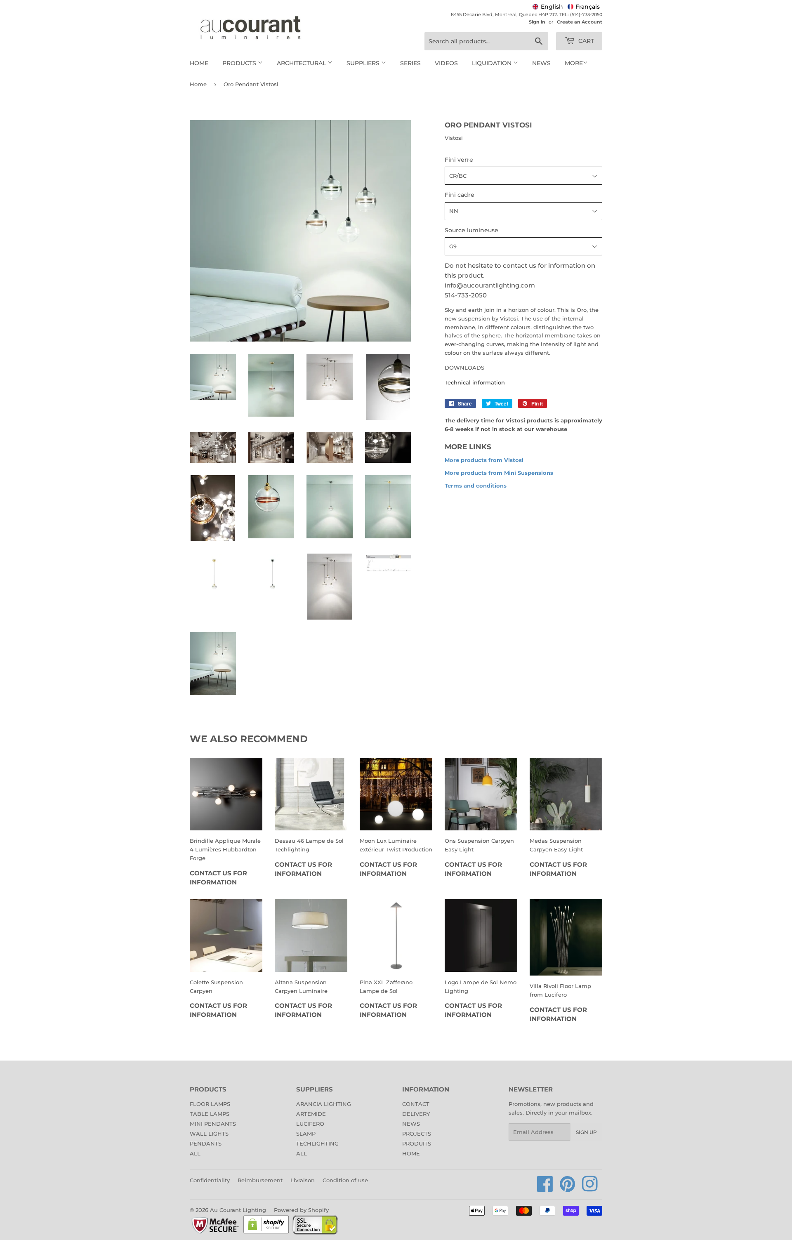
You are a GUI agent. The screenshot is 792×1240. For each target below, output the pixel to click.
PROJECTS (416, 1133)
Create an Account (579, 22)
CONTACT (415, 1104)
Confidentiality (210, 1180)
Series (410, 63)
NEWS (411, 1123)
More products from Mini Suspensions (499, 472)
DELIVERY (416, 1113)
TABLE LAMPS (209, 1113)
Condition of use (345, 1180)
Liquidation (492, 63)
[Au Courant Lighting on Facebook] (545, 1188)
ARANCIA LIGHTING (323, 1104)
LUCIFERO (310, 1123)
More (574, 63)
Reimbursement (260, 1180)
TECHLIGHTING (317, 1143)
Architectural (302, 63)
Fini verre (459, 159)
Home (199, 63)
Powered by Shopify (301, 1210)
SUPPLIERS (363, 63)
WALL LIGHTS (209, 1133)
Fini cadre (459, 194)
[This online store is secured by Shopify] (266, 1233)
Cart (585, 41)
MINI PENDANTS (213, 1123)
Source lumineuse (471, 230)
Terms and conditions (476, 485)
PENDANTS (206, 1143)
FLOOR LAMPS (210, 1104)
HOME (411, 1153)
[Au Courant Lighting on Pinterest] (567, 1188)
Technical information (475, 382)
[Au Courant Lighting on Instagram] (590, 1188)
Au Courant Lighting (238, 1210)
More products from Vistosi (484, 460)
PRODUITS (416, 1143)
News (541, 63)
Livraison (302, 1180)
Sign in (537, 22)
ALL (195, 1153)
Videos (446, 63)
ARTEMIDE (311, 1113)
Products (240, 63)
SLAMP (306, 1133)
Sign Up (586, 1132)
